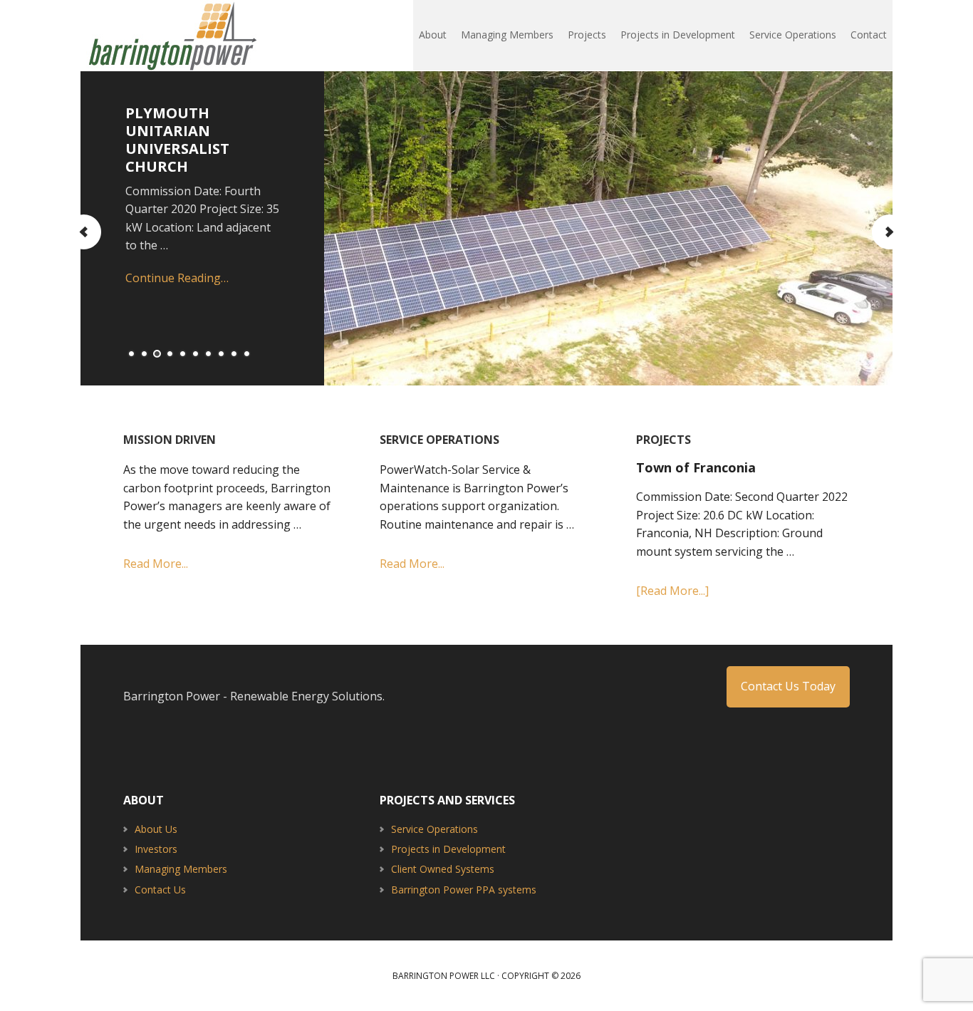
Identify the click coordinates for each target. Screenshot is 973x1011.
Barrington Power (173, 35)
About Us (156, 829)
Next (889, 231)
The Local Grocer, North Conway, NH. (500, 130)
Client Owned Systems (442, 869)
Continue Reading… (478, 260)
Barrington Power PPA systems (463, 889)
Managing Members (181, 869)
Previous (84, 231)
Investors (156, 849)
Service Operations (434, 829)
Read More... (155, 563)
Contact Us (160, 889)
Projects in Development (448, 849)
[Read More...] (672, 590)
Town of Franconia (696, 467)
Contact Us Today (788, 686)
